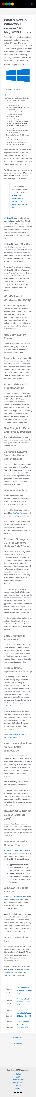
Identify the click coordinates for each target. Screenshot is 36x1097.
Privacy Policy (18, 1083)
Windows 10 (8, 218)
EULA (18, 1077)
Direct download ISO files (16, 144)
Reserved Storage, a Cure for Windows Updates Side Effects (18, 120)
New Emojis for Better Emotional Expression (18, 108)
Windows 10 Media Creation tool (16, 850)
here (20, 201)
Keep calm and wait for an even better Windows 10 (18, 131)
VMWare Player (18, 513)
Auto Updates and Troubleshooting (14, 104)
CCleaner (7, 706)
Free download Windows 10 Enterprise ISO (24, 1013)
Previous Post (18, 1037)
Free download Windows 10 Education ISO (23, 1024)
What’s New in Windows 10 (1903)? (17, 98)
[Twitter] (18, 1092)
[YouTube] (21, 1092)
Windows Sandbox (14, 116)
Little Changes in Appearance (17, 123)
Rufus (16, 969)
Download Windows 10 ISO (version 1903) (18, 136)
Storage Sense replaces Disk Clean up (17, 127)
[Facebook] (15, 1092)
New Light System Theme (16, 100)
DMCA (18, 1074)
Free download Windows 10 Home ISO (24, 991)
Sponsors (18, 1088)
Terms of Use (18, 1080)
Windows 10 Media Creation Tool (18, 140)
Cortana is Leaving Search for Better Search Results (17, 113)
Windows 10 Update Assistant (17, 142)
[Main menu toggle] (32, 4)
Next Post (18, 1044)
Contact (18, 1086)
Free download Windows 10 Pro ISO (23, 1002)
